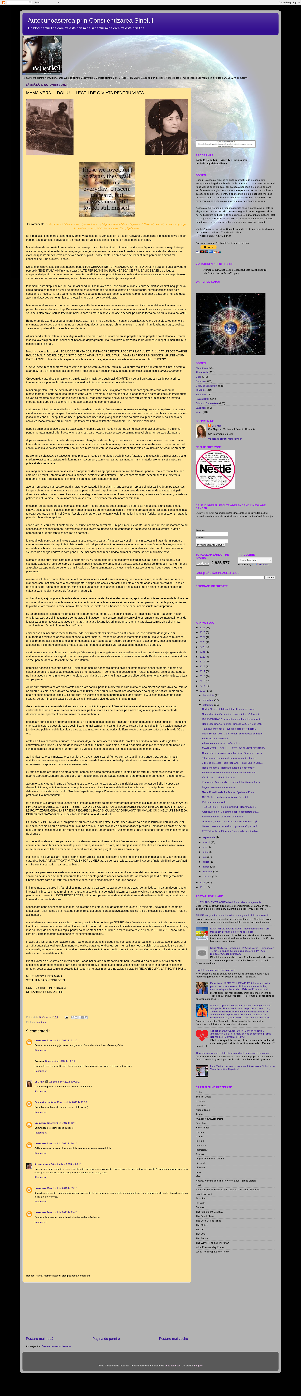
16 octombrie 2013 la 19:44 (62, 1212)
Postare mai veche (173, 1339)
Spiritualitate (202, 398)
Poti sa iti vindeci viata (214, 802)
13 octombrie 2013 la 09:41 (64, 1081)
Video (199, 412)
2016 (203, 676)
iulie (205, 847)
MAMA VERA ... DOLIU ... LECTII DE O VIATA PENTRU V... (234, 748)
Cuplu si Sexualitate (207, 385)
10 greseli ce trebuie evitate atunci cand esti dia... (229, 758)
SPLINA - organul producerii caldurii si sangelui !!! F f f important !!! (232, 915)
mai (205, 857)
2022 (203, 647)
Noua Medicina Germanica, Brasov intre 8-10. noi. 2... (231, 714)
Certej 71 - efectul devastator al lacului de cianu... (229, 709)
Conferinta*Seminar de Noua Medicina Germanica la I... (232, 782)
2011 (203, 887)
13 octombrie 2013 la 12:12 (62, 1122)
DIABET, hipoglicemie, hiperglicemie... (216, 970)
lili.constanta (42, 1164)
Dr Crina (39, 1081)
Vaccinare (201, 407)
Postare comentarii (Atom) (56, 1346)
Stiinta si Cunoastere (207, 403)
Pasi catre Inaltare (45, 1102)
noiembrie (208, 700)
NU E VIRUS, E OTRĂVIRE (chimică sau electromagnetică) (228, 902)
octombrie (208, 704)
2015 (203, 681)
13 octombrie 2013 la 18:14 (62, 1143)
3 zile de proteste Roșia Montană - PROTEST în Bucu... (232, 762)
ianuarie (207, 876)
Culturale (201, 381)
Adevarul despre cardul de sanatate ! (222, 816)
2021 (203, 651)
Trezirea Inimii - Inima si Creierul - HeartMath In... (229, 806)
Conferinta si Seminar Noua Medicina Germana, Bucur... (233, 753)
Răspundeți (40, 1050)
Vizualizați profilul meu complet (225, 438)
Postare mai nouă (39, 1339)
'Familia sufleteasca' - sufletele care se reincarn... (229, 728)
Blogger (198, 1365)
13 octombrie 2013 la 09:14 (60, 1061)
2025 (203, 632)
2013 (203, 690)
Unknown (40, 1040)
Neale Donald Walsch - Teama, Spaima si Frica (228, 792)
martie (206, 866)
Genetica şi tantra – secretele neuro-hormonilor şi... (230, 821)
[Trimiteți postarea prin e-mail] (66, 1017)
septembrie (209, 837)
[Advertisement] (107, 1309)
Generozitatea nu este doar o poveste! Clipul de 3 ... (231, 826)
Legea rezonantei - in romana (218, 787)
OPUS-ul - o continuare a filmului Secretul (225, 797)
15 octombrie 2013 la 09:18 (62, 1188)
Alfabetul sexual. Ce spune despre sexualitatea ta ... (230, 811)
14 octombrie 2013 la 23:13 (66, 1164)
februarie (208, 871)
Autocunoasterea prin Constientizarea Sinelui (90, 20)
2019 (203, 661)
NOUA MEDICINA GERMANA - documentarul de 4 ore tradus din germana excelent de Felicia (239, 930)
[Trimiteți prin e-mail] (72, 1017)
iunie (206, 851)
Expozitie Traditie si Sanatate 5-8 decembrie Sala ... (230, 772)
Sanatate (201, 394)
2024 (203, 637)
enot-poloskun (172, 1365)
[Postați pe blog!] (76, 1017)
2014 (203, 686)
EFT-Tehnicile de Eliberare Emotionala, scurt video (230, 831)
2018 (203, 666)
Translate (264, 564)
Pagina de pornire (106, 1339)
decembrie (209, 695)
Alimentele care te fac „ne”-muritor (221, 743)
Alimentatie (202, 372)
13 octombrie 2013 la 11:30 (72, 1102)
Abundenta (202, 368)
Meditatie (41, 1022)
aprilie (206, 861)
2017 (203, 671)
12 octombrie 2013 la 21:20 (62, 1040)
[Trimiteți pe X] (79, 1017)
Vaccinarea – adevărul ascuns (218, 777)
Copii (198, 376)
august (207, 842)
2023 (203, 642)
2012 (203, 882)
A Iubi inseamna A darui (215, 738)
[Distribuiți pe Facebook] (82, 1017)
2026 (203, 627)
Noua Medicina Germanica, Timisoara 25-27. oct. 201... (232, 723)
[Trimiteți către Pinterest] (86, 1017)
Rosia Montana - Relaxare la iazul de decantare (228, 767)
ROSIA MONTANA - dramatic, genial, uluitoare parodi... (232, 719)
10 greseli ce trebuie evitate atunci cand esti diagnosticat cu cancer (233, 1053)
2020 (203, 656)
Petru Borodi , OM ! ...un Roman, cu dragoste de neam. (232, 733)
